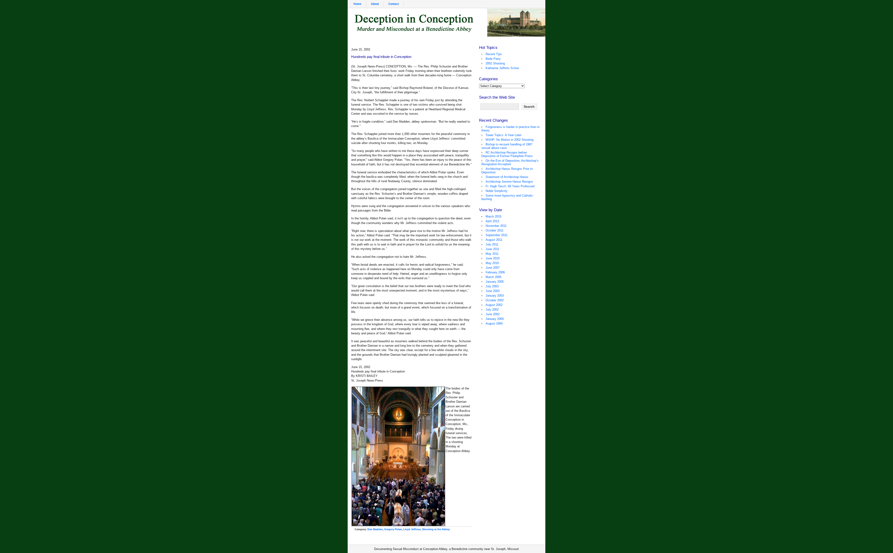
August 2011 (494, 239)
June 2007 (493, 267)
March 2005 (493, 277)
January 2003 (495, 295)
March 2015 (493, 216)
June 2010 (493, 258)
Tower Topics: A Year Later (503, 135)
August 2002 (494, 305)
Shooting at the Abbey (436, 529)
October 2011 (494, 230)
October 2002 (495, 300)
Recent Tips (494, 54)
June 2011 (492, 249)
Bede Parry (493, 58)
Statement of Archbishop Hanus (507, 177)
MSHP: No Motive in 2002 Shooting (509, 139)
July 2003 (492, 286)
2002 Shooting (495, 63)
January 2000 (495, 319)
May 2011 (492, 253)
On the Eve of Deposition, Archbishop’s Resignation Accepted (510, 162)
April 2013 (492, 221)
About (375, 4)
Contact (393, 4)
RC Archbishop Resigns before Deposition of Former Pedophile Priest (507, 154)
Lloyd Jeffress (412, 529)
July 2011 (492, 244)
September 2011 (496, 235)
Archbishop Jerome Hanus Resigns (509, 181)
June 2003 (493, 291)
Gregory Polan (393, 529)
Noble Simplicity (496, 191)
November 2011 (496, 226)
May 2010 (492, 263)
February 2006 (495, 272)
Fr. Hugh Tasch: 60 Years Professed (510, 186)
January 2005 (495, 281)
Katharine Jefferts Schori (502, 68)
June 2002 (493, 314)
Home (357, 4)
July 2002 (492, 309)
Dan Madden (375, 529)
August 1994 (494, 323)
